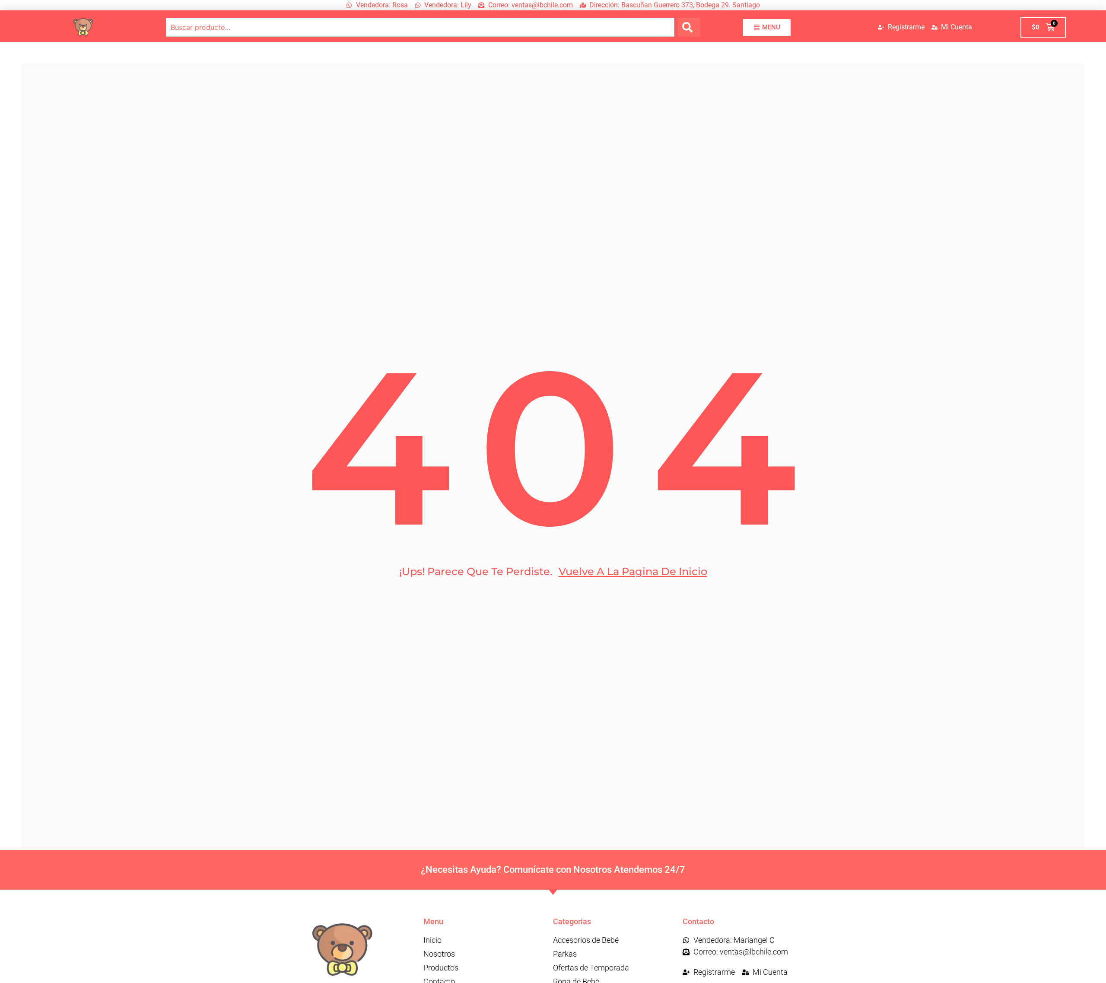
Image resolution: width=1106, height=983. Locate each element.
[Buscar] (689, 27)
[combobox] (420, 27)
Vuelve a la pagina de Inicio (633, 571)
